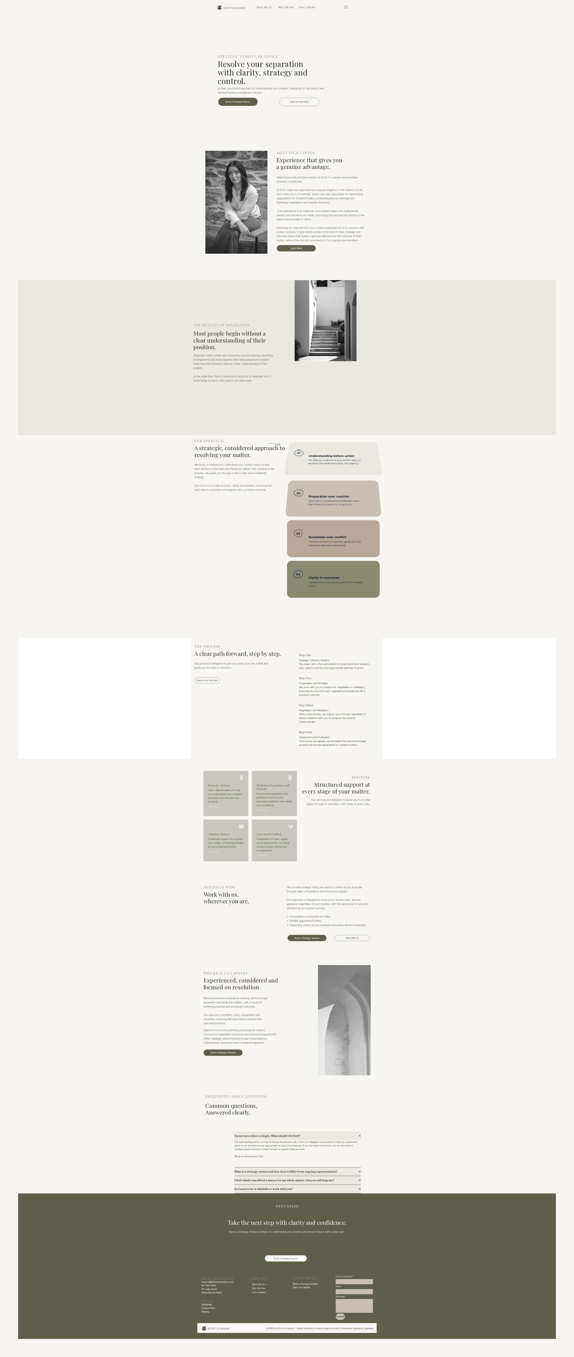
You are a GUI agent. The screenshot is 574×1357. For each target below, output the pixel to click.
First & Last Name (345, 1276)
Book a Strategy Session (305, 1283)
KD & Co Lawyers (234, 8)
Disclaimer (206, 1304)
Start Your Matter (301, 1287)
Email (339, 1286)
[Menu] (346, 7)
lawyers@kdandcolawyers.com (217, 1281)
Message (340, 1296)
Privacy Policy (208, 1308)
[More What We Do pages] (273, 7)
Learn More (213, 806)
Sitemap (205, 1311)
